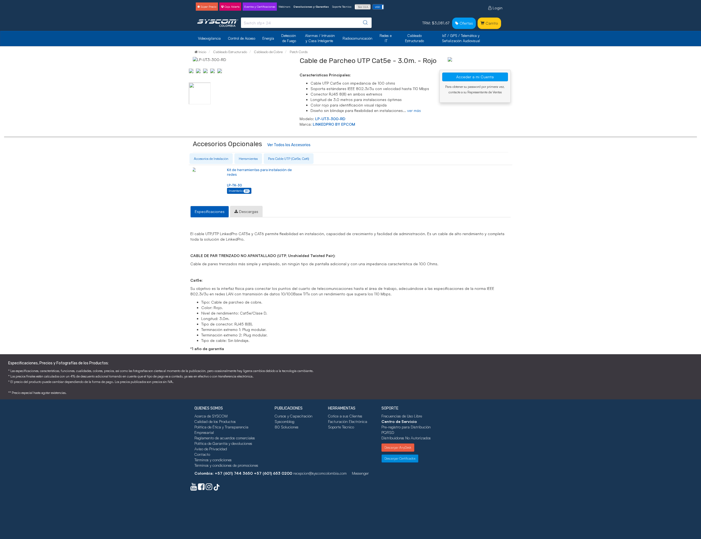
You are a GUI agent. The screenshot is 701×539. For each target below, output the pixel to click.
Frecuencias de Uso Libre (401, 416)
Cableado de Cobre (268, 52)
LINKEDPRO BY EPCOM (334, 124)
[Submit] (364, 22)
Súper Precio (208, 6)
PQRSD (387, 432)
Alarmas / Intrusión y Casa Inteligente (320, 38)
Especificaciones (210, 211)
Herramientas (248, 159)
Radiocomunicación (357, 38)
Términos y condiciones (213, 459)
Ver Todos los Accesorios (289, 145)
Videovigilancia (209, 38)
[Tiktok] (216, 488)
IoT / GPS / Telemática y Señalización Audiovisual (461, 38)
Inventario (238, 191)
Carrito (491, 23)
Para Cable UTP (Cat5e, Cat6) (288, 159)
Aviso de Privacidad (210, 448)
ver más (414, 110)
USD (377, 6)
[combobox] (306, 23)
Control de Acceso (241, 38)
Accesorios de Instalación (211, 159)
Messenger (360, 473)
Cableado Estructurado (414, 38)
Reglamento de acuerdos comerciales (224, 438)
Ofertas (465, 23)
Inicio (202, 52)
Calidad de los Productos (215, 421)
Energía (268, 38)
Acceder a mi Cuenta (475, 76)
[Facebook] (201, 488)
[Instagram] (209, 488)
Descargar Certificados (399, 458)
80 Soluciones (286, 427)
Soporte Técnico (341, 6)
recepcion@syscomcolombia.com (320, 473)
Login (497, 7)
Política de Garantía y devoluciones (223, 443)
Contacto (202, 454)
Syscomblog (284, 421)
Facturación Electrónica (347, 421)
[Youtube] (193, 488)
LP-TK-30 (234, 185)
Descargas (248, 211)
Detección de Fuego (289, 38)
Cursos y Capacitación (293, 416)
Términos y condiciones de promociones (226, 465)
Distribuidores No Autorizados (406, 438)
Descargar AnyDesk (397, 447)
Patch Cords (298, 52)
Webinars (284, 6)
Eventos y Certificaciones (259, 6)
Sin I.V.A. (363, 6)
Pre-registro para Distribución (406, 427)
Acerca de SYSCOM (211, 416)
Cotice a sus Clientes (345, 416)
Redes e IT (386, 38)
